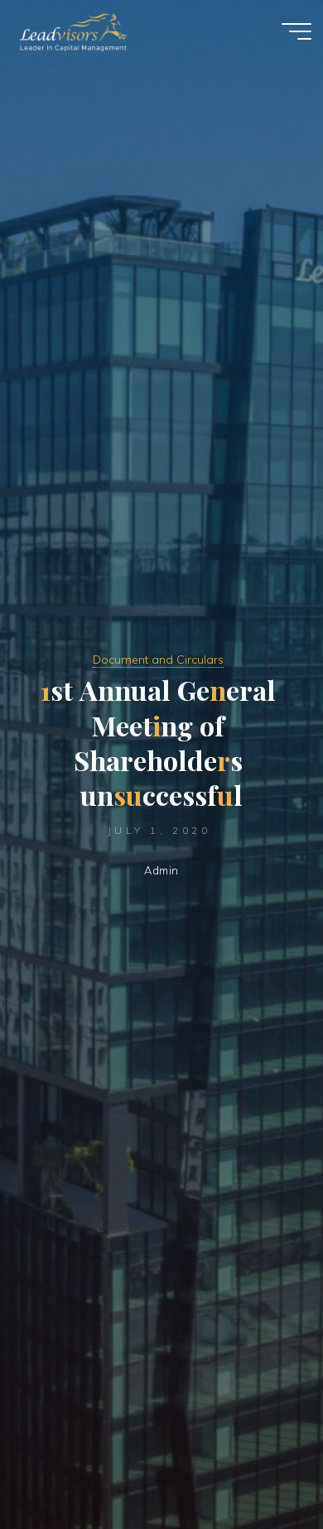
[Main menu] (296, 31)
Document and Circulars (158, 659)
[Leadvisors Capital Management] (70, 30)
